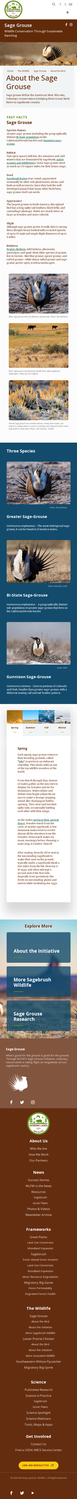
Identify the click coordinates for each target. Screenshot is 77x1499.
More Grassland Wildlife (40, 1355)
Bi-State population (27, 137)
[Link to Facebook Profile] (60, 4)
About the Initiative (40, 1327)
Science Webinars (38, 1418)
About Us (39, 1140)
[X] (65, 4)
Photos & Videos (38, 1209)
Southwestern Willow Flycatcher (38, 1361)
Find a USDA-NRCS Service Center (38, 1450)
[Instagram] (32, 1104)
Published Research (38, 1390)
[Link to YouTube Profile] (70, 4)
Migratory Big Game (38, 1282)
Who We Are (38, 1148)
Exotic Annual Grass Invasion (40, 1259)
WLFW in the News (39, 1186)
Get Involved (38, 1436)
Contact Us (38, 1444)
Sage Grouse (39, 70)
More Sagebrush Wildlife (40, 1333)
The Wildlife (23, 70)
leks (21, 761)
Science (38, 1382)
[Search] (54, 4)
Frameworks (38, 1229)
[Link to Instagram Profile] (71, 24)
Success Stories (38, 1180)
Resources (38, 1192)
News (38, 1172)
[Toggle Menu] (67, 12)
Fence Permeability (40, 1288)
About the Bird (40, 1321)
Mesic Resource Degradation (40, 1277)
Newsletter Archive (38, 1215)
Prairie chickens (16, 249)
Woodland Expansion (40, 1248)
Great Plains (40, 1203)
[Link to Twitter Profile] (22, 1104)
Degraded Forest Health (40, 1294)
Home (10, 70)
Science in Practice (38, 1396)
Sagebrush (40, 1197)
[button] (15, 723)
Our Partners (38, 1160)
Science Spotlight (38, 1413)
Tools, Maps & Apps (38, 1424)
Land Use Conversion (40, 1242)
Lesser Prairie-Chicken (38, 1339)
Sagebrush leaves (17, 178)
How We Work (39, 1154)
